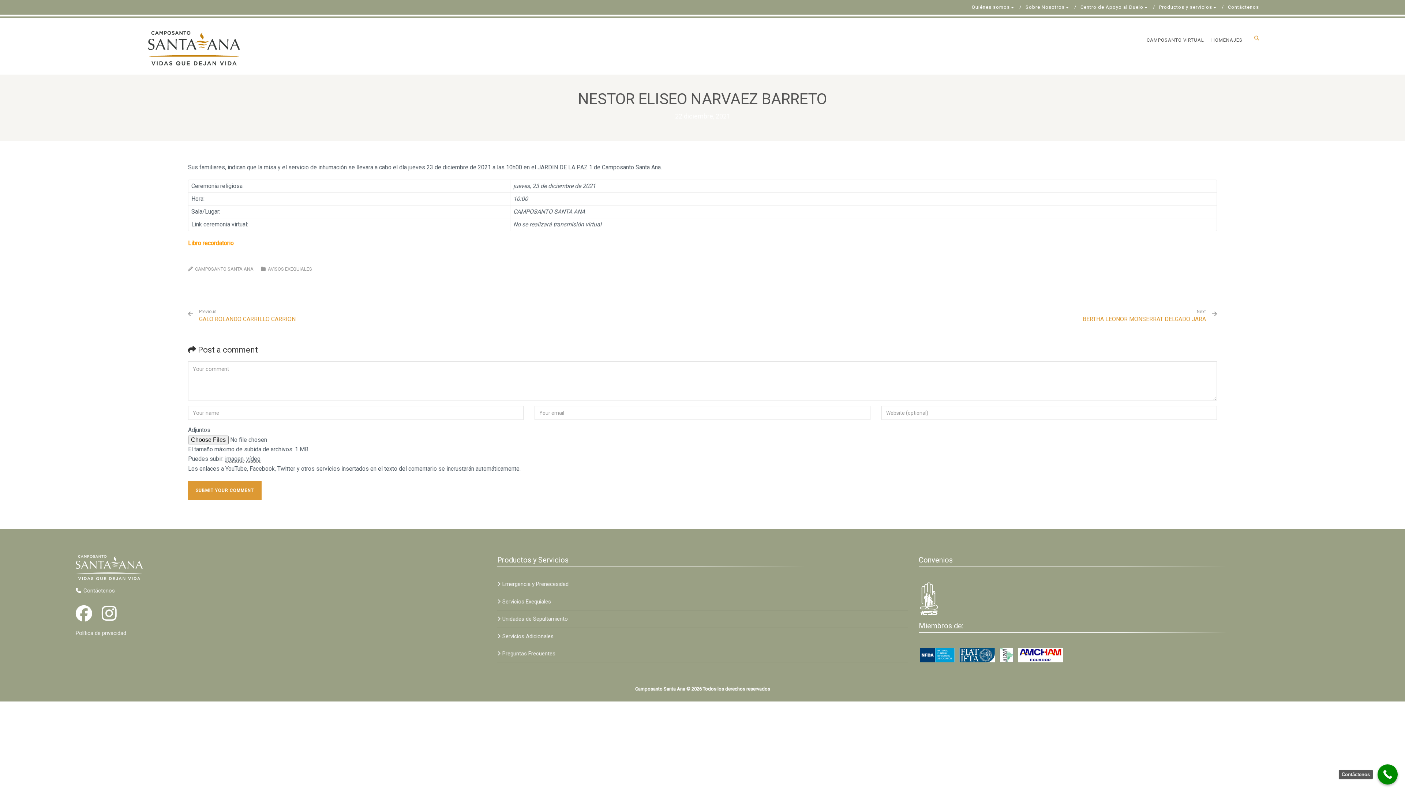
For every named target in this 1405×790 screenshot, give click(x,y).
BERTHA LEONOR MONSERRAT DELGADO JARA (1144, 319)
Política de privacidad (101, 633)
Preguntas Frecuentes (528, 653)
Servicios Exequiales (526, 601)
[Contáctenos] (1388, 774)
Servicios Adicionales (528, 636)
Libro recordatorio (211, 243)
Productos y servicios (1185, 7)
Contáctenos (1243, 7)
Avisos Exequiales (290, 269)
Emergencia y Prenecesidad (535, 584)
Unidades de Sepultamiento (535, 619)
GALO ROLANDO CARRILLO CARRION (247, 316)
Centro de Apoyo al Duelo (1111, 7)
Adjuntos (199, 429)
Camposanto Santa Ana (224, 269)
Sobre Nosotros (1045, 7)
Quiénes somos (991, 7)
